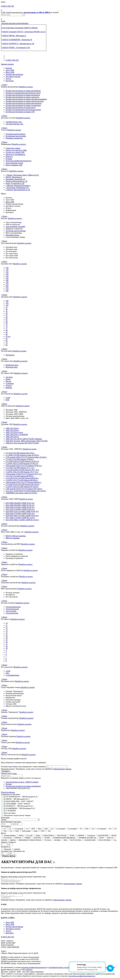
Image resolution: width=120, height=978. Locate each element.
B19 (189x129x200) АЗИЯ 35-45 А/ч (20, 503)
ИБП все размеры (13, 538)
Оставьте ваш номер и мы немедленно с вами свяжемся (23, 767)
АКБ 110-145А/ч (12, 428)
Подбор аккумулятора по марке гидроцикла (23, 105)
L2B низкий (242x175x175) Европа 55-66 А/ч (24, 466)
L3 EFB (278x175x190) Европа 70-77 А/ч (22, 472)
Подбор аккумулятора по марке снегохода (22, 97)
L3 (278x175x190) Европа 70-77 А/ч (20, 468)
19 (7, 640)
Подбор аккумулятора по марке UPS (20, 112)
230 (7, 287)
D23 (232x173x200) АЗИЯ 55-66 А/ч (20, 509)
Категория (5, 817)
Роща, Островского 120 (15, 183)
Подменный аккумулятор (16, 136)
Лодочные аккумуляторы (16, 231)
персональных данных (62, 769)
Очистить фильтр (8, 792)
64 (7, 341)
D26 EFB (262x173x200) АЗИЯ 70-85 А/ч (22, 516)
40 (7, 309)
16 (7, 636)
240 (7, 291)
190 (7, 282)
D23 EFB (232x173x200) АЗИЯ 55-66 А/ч (22, 511)
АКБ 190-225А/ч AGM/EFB (17, 435)
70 (7, 324)
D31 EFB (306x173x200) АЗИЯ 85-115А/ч (22, 520)
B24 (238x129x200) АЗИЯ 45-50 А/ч (20, 505)
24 (7, 646)
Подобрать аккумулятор (10, 881)
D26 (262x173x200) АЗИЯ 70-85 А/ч (20, 513)
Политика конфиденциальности (18, 161)
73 (7, 343)
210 (7, 289)
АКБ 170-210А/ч (12, 430)
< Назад (4, 85)
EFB (7, 400)
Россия (8, 381)
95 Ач (8, 337)
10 (7, 623)
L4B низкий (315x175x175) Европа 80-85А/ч (23, 482)
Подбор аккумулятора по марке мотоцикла (23, 95)
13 (7, 629)
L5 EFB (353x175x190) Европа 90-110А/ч (22, 487)
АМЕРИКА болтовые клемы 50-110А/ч (21, 493)
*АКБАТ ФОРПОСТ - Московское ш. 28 (17, 44)
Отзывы (9, 159)
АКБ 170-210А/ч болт (14, 432)
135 (7, 272)
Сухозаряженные (12, 675)
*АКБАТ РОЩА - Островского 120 (15, 48)
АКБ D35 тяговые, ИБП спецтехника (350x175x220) (26, 441)
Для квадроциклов (13, 607)
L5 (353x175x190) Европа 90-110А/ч (20, 453)
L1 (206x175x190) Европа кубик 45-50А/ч (22, 455)
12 (7, 627)
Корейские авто (12, 365)
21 (7, 644)
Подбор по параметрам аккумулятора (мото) (23, 110)
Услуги (8, 79)
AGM (8, 398)
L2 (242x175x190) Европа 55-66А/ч (20, 459)
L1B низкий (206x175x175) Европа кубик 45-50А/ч (26, 457)
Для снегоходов (12, 613)
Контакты (9, 81)
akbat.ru (29, 970)
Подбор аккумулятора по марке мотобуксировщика (26, 99)
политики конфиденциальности (34, 967)
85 (7, 332)
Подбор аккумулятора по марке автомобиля (23, 91)
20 (7, 642)
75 (7, 326)
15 (7, 634)
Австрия (9, 377)
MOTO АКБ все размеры (16, 536)
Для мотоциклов (12, 609)
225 (7, 284)
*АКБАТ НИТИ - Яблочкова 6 (13, 36)
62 (7, 339)
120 (7, 268)
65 (7, 320)
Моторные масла (12, 235)
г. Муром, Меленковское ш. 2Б (18, 190)
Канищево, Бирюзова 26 (15, 179)
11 (6, 625)
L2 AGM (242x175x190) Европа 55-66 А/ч (22, 461)
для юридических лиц (14, 124)
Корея (8, 379)
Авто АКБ (10, 70)
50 (7, 313)
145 (7, 276)
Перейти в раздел (26, 87)
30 (7, 648)
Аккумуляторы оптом (14, 163)
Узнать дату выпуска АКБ (16, 150)
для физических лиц (14, 122)
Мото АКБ (10, 72)
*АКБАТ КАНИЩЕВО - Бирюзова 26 (16, 40)
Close (14, 773)
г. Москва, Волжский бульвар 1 (18, 185)
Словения (9, 383)
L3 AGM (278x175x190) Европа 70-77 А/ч (22, 470)
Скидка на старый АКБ (15, 152)
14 (7, 632)
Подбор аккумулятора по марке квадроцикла (23, 103)
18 (7, 638)
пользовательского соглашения (61, 967)
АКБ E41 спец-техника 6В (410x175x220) (22, 443)
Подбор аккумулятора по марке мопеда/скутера (24, 101)
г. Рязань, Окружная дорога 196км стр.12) (22, 175)
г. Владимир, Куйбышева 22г (17, 188)
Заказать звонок (7, 64)
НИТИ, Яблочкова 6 (14, 177)
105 (7, 303)
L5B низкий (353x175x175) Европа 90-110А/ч (24, 489)
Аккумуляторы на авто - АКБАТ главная (22, 782)
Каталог (9, 68)
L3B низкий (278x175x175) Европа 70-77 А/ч (24, 474)
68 (7, 322)
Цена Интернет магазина (11, 822)
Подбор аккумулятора (14, 74)
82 (7, 345)
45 (7, 311)
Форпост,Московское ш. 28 (16, 181)
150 (7, 278)
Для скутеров (11, 611)
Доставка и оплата (13, 76)
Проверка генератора (14, 138)
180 (7, 280)
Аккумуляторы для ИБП (15, 227)
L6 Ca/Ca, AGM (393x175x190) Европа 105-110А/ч (26, 491)
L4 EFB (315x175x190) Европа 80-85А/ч (22, 480)
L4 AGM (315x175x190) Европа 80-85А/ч (22, 478)
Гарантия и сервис (13, 148)
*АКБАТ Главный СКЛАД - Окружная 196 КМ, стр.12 (23, 32)
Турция (8, 386)
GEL (7, 673)
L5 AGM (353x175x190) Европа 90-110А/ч (22, 484)
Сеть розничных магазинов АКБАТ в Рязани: (19, 28)
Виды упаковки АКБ (14, 165)
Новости (9, 157)
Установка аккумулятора (15, 134)
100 (7, 301)
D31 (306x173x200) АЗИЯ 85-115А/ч (20, 518)
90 (7, 334)
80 (7, 330)
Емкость (8, 842)
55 (7, 316)
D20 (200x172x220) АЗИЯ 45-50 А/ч (20, 507)
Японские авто (12, 367)
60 (7, 318)
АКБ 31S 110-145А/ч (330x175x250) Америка (24, 439)
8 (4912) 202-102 (7, 6)
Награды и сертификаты (15, 154)
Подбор (9, 784)
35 (7, 307)
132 (7, 270)
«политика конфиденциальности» (81, 976)
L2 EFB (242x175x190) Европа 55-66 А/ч (22, 463)
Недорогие (10, 355)
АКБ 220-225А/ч (12, 437)
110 (7, 305)
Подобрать (5, 771)
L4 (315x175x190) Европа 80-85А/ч (20, 476)
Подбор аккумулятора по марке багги (21, 108)
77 (7, 328)
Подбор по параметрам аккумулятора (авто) (23, 93)
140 (7, 274)
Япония (9, 388)
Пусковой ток (13, 851)
